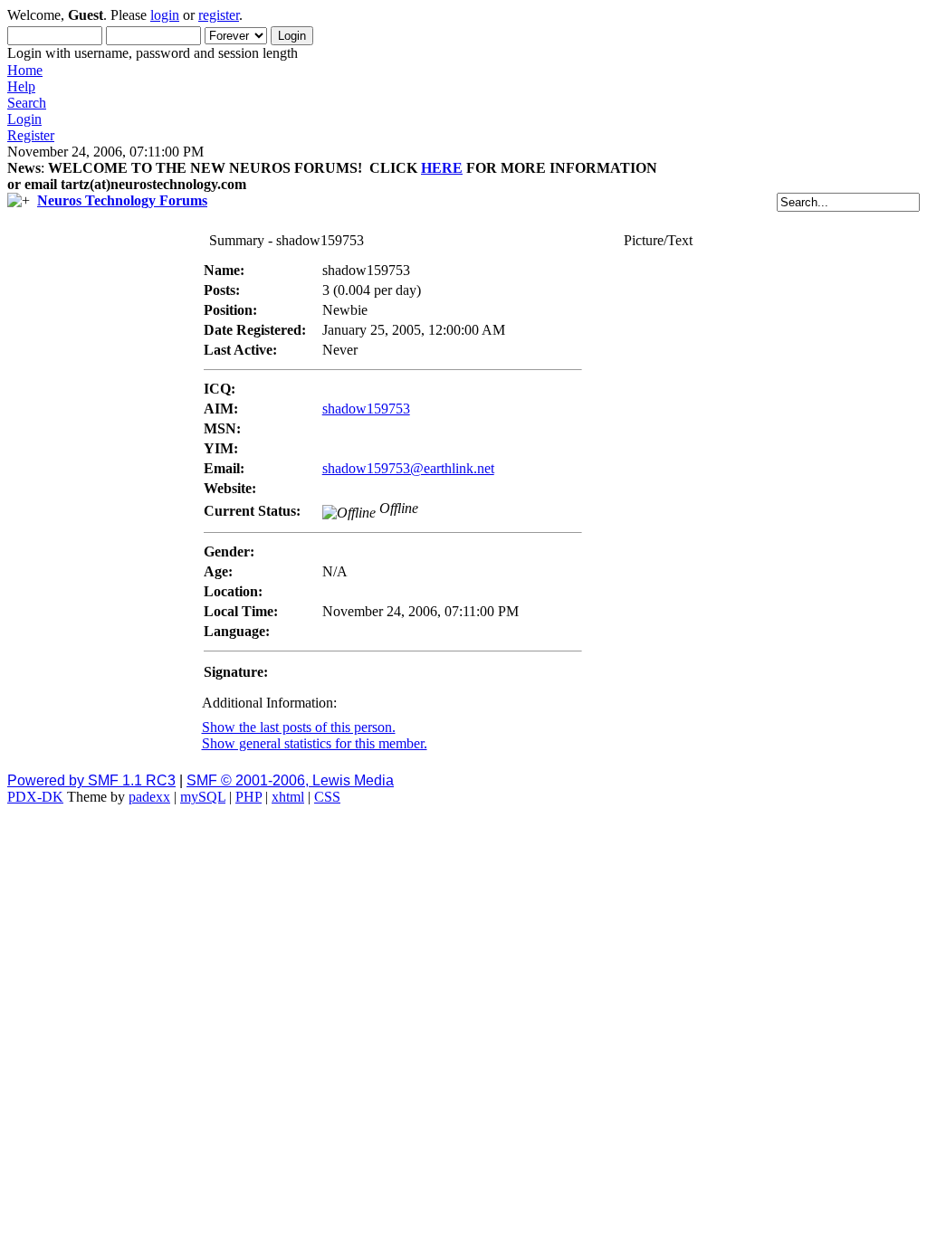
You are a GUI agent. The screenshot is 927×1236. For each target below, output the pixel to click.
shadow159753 (366, 408)
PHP (248, 796)
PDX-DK (35, 796)
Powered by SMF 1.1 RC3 (91, 780)
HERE (442, 168)
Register (30, 135)
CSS (327, 796)
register (218, 15)
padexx (149, 796)
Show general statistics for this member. (314, 743)
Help (21, 86)
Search (26, 102)
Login (24, 119)
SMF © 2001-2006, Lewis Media (290, 780)
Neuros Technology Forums (122, 200)
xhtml (288, 796)
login (164, 15)
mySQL (202, 796)
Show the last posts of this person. (299, 727)
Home (25, 70)
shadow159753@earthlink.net (408, 468)
